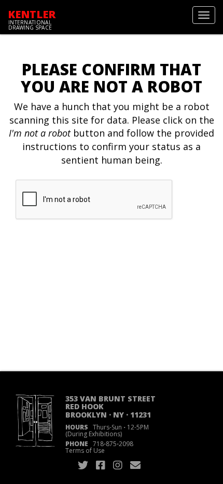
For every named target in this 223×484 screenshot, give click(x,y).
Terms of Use (85, 450)
